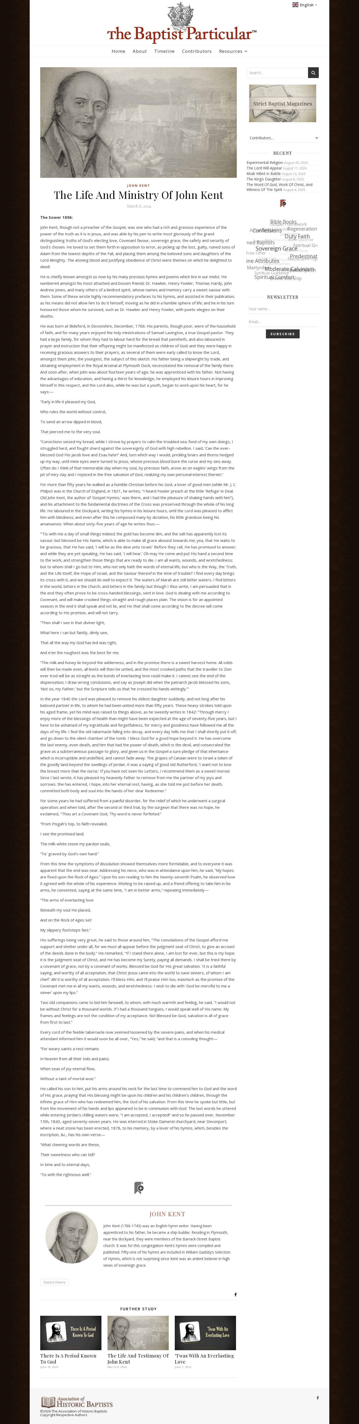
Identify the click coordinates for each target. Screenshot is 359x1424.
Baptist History (55, 1282)
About (140, 51)
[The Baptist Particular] (179, 23)
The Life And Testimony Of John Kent (138, 1359)
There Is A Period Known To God (68, 1359)
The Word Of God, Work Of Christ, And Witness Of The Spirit (279, 187)
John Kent (138, 185)
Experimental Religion (265, 162)
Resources (231, 51)
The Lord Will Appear (264, 167)
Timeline (164, 51)
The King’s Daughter (264, 179)
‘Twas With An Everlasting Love (204, 1359)
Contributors (197, 51)
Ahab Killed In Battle (264, 173)
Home (118, 51)
